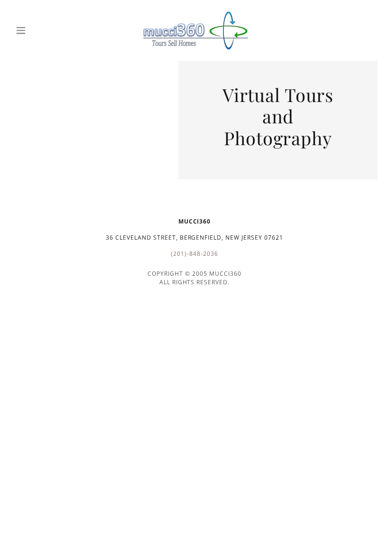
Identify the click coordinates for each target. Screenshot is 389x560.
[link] (194, 30)
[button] (38, 30)
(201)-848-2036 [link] (194, 254)
